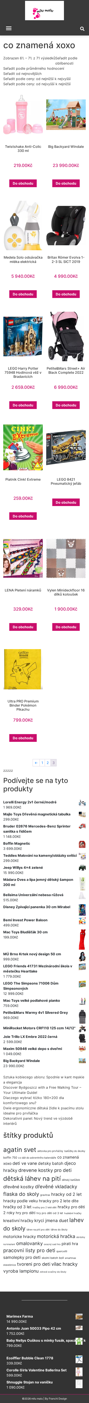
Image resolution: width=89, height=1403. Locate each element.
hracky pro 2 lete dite (59, 1200)
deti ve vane (25, 1163)
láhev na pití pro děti (38, 1229)
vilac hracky (64, 1264)
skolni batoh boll (53, 1257)
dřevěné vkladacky (56, 1186)
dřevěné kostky (18, 1186)
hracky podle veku (20, 1200)
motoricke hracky (19, 1236)
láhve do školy (59, 1229)
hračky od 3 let (17, 1206)
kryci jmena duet (51, 1220)
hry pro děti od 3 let (50, 1213)
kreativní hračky (18, 1220)
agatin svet (19, 1149)
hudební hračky (72, 1213)
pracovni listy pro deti (29, 1250)
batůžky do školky (74, 1151)
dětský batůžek (71, 1179)
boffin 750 (10, 1157)
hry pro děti (25, 1213)
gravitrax (45, 1194)
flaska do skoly (21, 1194)
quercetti (61, 1251)
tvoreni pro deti (33, 1264)
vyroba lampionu (21, 1271)
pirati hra (70, 1243)
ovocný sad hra (52, 1244)
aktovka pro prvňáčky (50, 1151)
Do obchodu (23, 183)
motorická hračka (56, 1236)
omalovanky (29, 1243)
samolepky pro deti (22, 1257)
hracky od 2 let (66, 1194)
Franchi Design (58, 1398)
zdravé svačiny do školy (53, 1271)
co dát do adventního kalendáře (37, 1157)
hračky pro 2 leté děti (45, 1207)
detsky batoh (50, 1163)
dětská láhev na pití (32, 1178)
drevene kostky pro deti (45, 1170)
